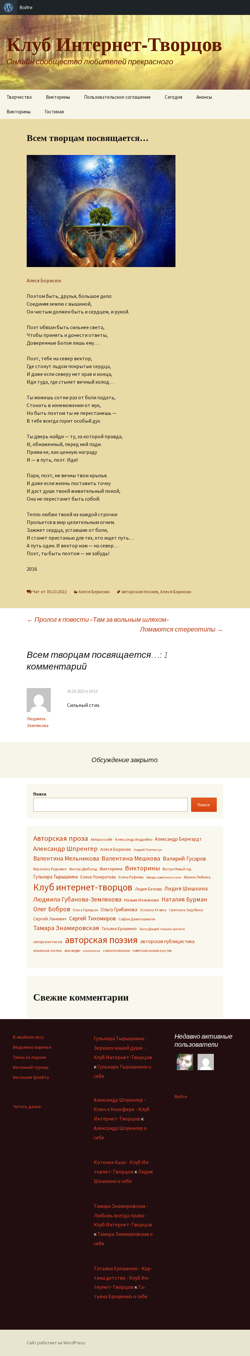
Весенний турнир (31, 1067)
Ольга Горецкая (85, 910)
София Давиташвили (136, 918)
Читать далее (27, 1106)
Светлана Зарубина (186, 909)
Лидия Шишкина (186, 888)
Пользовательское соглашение (117, 97)
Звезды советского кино (163, 877)
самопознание (116, 950)
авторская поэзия (139, 592)
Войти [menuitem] (26, 7)
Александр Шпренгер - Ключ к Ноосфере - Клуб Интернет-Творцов (121, 1109)
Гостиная (54, 112)
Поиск (40, 794)
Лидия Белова (148, 889)
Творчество (19, 97)
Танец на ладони (29, 1057)
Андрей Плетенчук (148, 850)
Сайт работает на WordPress (56, 1343)
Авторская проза (60, 838)
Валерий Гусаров (184, 858)
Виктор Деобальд (83, 869)
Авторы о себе (101, 839)
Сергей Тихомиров (92, 918)
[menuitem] (8, 7)
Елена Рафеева (131, 877)
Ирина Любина (197, 877)
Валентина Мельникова (66, 858)
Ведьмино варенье (32, 1047)
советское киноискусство (152, 950)
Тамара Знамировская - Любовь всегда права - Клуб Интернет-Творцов (123, 1215)
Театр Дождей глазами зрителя (162, 929)
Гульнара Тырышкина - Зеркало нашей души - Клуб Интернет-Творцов (123, 1047)
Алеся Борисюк (44, 280)
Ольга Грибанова (119, 909)
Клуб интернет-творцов (82, 887)
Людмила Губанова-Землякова (77, 899)
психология (91, 951)
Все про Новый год (176, 869)
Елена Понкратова (98, 877)
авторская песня (47, 941)
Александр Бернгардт (178, 839)
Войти (180, 1096)
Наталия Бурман (184, 899)
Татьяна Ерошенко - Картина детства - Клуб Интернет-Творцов (123, 1277)
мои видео (72, 950)
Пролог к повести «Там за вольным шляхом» (98, 619)
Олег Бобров (51, 909)
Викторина (111, 869)
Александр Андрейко (133, 839)
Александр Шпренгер (65, 848)
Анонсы (204, 97)
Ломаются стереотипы (181, 629)
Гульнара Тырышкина (55, 877)
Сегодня (173, 97)
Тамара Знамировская (66, 928)
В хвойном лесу (28, 1037)
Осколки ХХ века (153, 910)
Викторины (58, 97)
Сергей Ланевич (49, 919)
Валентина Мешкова (131, 858)
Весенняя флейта (31, 1077)
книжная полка (47, 950)
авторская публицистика (167, 941)
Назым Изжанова (141, 900)
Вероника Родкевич (50, 869)
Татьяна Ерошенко (119, 928)
